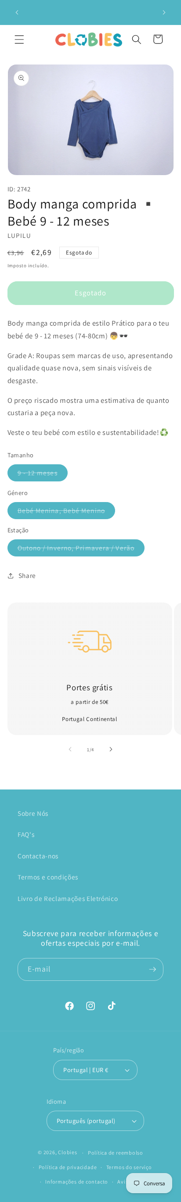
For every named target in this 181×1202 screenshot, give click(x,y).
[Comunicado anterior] (17, 12)
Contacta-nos (38, 855)
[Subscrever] (152, 969)
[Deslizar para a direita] (110, 749)
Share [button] (27, 575)
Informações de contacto (76, 1181)
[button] (19, 39)
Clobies (67, 1152)
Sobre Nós (33, 813)
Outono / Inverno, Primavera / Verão (81, 549)
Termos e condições (48, 876)
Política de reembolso (115, 1152)
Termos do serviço (129, 1167)
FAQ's (26, 834)
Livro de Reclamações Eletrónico (68, 898)
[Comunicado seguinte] (164, 12)
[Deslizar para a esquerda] (70, 749)
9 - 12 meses (43, 474)
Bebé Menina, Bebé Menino (66, 512)
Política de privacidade (68, 1167)
